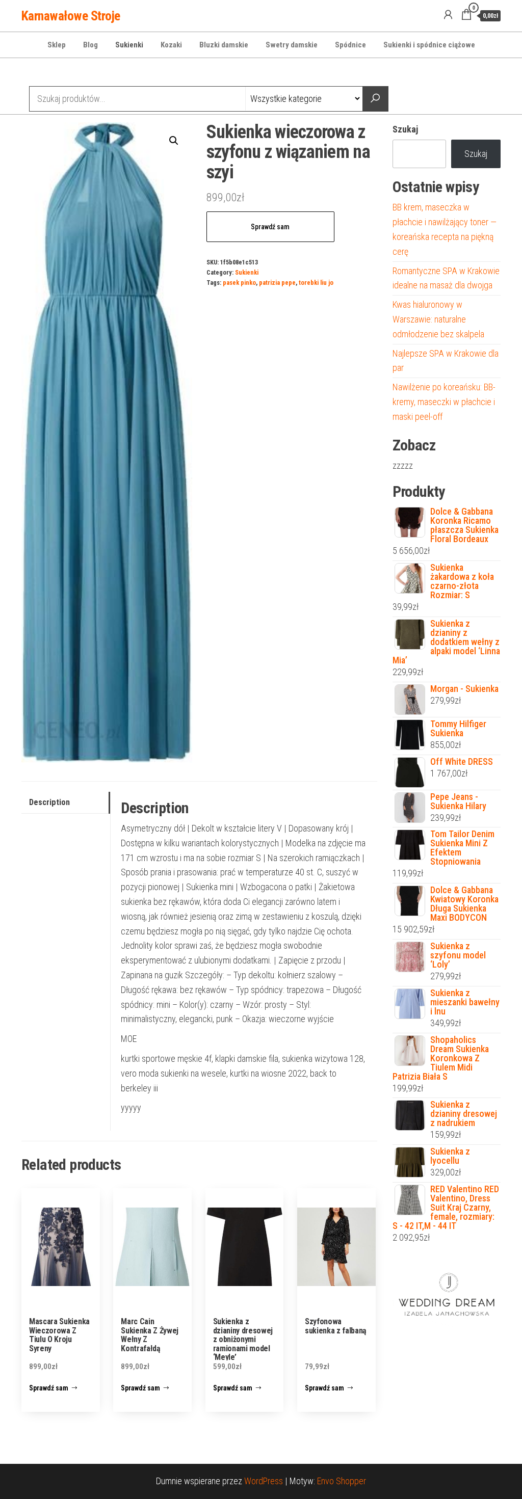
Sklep (56, 44)
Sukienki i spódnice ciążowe (429, 44)
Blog (90, 44)
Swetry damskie (292, 44)
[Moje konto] (448, 14)
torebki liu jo (316, 282)
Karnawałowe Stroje (70, 15)
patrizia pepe (277, 282)
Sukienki (129, 44)
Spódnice (350, 44)
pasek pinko (239, 282)
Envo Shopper (341, 1481)
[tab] (65, 803)
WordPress (263, 1481)
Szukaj (405, 129)
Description (49, 802)
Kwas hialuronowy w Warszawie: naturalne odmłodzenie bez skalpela (438, 319)
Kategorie (60, 73)
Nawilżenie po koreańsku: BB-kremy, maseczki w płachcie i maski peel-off (444, 402)
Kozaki (171, 44)
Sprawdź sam (270, 227)
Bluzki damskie (223, 44)
